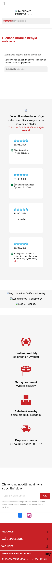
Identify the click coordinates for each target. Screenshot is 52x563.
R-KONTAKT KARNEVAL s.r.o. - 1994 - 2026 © (24, 559)
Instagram (29, 515)
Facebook (20, 515)
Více (16, 261)
